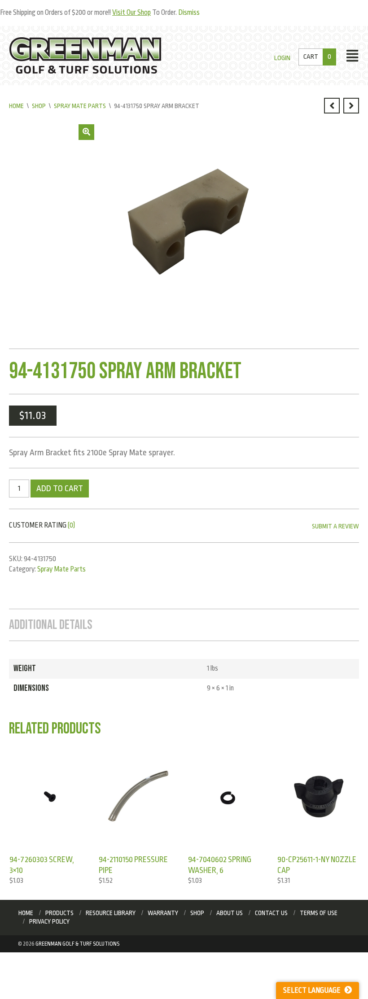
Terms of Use (318, 912)
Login (282, 58)
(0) (71, 525)
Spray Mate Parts (80, 105)
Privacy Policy (49, 921)
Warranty (163, 912)
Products (59, 912)
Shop (39, 105)
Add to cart (59, 488)
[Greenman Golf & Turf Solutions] (85, 55)
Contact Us (271, 912)
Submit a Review (335, 526)
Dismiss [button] (189, 13)
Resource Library (111, 912)
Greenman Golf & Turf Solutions (77, 944)
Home (16, 105)
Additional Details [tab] (50, 625)
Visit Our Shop (131, 13)
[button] (86, 132)
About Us (229, 912)
